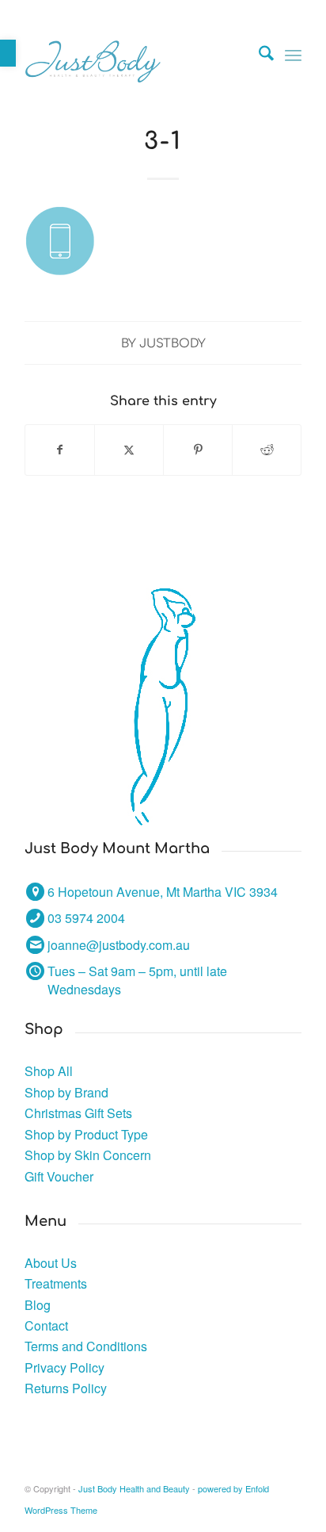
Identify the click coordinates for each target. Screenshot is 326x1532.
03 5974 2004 (86, 918)
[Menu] (293, 55)
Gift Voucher (59, 1176)
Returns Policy (66, 1388)
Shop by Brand (66, 1092)
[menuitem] (258, 54)
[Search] (258, 54)
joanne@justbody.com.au (118, 945)
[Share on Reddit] (267, 449)
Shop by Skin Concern (88, 1155)
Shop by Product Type (86, 1134)
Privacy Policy (64, 1367)
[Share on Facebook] (59, 449)
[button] (8, 53)
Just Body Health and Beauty (134, 1488)
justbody (172, 343)
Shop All (49, 1071)
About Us (51, 1263)
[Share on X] (129, 449)
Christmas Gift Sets (78, 1113)
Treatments (56, 1283)
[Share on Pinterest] (198, 449)
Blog (38, 1305)
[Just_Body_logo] (135, 54)
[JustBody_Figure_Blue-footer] (163, 706)
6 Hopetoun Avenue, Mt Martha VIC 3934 (162, 892)
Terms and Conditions (86, 1346)
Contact (46, 1325)
